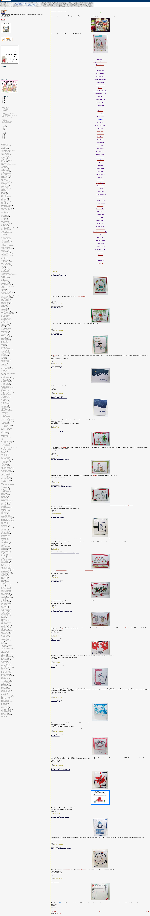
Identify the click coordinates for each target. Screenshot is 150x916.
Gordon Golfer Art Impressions (5, 360)
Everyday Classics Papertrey (5, 311)
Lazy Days (2, 431)
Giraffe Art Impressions (4, 355)
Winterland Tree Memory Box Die (6, 702)
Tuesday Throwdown (4, 670)
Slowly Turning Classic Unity (5, 587)
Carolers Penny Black (4, 228)
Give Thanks (3, 356)
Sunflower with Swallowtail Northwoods (7, 630)
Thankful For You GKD (4, 651)
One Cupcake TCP (4, 490)
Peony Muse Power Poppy (5, 510)
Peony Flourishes (3, 509)
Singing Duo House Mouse (5, 581)
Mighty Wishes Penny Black (5, 461)
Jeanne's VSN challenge (89, 570)
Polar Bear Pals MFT (4, 524)
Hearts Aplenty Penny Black (5, 377)
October (4, 125)
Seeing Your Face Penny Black (6, 572)
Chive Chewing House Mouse (5, 242)
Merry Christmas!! (56, 367)
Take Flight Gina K (4, 646)
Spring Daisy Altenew (4, 611)
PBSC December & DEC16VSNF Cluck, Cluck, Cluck (65, 553)
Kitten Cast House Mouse (5, 430)
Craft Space (3, 267)
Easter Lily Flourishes (4, 300)
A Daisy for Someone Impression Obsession (8, 150)
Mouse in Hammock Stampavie (6, 470)
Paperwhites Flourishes (4, 496)
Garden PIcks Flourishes (5, 343)
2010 (3, 139)
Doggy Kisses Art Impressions (5, 291)
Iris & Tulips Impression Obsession (6, 418)
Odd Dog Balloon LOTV (4, 487)
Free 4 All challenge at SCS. (84, 869)
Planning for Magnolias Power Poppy (7, 520)
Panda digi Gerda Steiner (5, 494)
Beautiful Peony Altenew (4, 184)
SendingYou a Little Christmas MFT (6, 573)
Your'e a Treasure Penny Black (6, 715)
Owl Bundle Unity (3, 493)
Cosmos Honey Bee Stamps (5, 263)
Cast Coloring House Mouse (5, 230)
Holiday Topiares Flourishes (5, 396)
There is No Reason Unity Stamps (6, 656)
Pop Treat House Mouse (4, 525)
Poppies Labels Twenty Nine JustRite (7, 527)
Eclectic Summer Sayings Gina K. (6, 304)
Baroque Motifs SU (4, 179)
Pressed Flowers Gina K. (5, 543)
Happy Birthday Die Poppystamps (6, 368)
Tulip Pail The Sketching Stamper (6, 672)
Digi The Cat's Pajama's (4, 288)
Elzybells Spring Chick (4, 308)
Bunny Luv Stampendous (5, 216)
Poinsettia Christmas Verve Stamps (6, 521)
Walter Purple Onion (4, 687)
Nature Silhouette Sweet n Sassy (6, 482)
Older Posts (147, 911)
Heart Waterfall (3, 375)
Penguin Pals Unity (4, 503)
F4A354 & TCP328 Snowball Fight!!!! (61, 848)
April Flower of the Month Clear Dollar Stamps (8, 164)
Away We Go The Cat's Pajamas (6, 173)
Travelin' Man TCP (4, 665)
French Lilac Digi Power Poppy (6, 336)
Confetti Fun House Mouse (5, 260)
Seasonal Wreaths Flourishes (5, 570)
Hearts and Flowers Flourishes (5, 376)
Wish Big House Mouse (4, 703)
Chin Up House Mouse (4, 240)
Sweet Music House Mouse (57, 513)
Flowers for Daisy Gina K (5, 330)
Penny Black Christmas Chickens (57, 577)
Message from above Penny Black (6, 459)
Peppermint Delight (4, 513)
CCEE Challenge (3, 234)
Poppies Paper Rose (4, 528)
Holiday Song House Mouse (5, 395)
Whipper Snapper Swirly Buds (5, 698)
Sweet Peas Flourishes (4, 636)
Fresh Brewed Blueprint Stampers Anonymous (8, 337)
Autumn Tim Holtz (3, 172)
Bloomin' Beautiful (4, 203)
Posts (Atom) (58, 913)
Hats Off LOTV (3, 374)
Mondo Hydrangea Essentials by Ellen (7, 468)
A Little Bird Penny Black (4, 151)
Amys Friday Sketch (4, 161)
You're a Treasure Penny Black (6, 714)
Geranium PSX (3, 347)
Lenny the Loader (3, 434)
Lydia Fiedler (100, 131)
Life (1, 439)
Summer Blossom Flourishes (5, 627)
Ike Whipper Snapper (4, 411)
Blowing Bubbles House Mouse (6, 204)
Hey (1, 389)
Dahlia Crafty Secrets (4, 278)
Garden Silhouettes (4, 344)
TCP (1, 649)
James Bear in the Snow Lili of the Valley (7, 419)
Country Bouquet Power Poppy (6, 264)
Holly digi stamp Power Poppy (57, 607)
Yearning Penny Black (4, 713)
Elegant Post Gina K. (4, 307)
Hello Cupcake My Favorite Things (6, 385)
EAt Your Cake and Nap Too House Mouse (7, 301)
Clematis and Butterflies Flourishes (6, 255)
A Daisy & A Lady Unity (4, 149)
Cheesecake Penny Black (5, 237)
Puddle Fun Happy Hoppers (5, 546)
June (3, 129)
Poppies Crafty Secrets (4, 526)
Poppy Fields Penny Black (5, 535)
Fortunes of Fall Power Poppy (5, 335)
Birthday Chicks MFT (4, 195)
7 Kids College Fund (4, 146)
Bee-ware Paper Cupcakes (5, 186)
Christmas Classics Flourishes (5, 247)
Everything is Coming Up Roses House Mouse (8, 312)
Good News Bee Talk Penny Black (6, 359)
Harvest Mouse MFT (4, 372)
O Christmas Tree (63, 447)
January (4, 133)
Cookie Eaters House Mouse (5, 262)
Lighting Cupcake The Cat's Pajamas (7, 441)
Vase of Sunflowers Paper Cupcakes (6, 683)
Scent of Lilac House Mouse (5, 567)
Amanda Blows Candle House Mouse (7, 160)
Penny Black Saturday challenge (61, 570)
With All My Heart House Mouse (6, 705)
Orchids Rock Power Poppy (5, 491)
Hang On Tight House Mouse (5, 366)
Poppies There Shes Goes (5, 532)
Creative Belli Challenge (5, 269)
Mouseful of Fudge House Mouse (6, 472)
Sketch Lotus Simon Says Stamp (6, 584)
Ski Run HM (3, 585)
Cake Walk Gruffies (4, 218)
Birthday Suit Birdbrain (4, 199)
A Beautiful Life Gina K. (4, 148)
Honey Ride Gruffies (4, 398)
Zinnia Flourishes (3, 716)
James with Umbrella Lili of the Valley (7, 421)
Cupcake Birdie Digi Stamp (5, 271)
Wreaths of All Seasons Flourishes (6, 709)
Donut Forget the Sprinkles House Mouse (7, 292)
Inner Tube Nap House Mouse (5, 416)
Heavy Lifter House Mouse (5, 379)
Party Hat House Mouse (4, 498)
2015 (3, 134)
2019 (3, 102)
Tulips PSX (2, 677)
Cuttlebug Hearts (3, 275)
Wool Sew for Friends (4, 708)
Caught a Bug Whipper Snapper (6, 232)
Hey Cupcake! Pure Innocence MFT (6, 390)
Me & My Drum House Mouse (5, 455)
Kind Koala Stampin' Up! (4, 429)
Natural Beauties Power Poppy (6, 480)
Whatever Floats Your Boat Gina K (6, 695)
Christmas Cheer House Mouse (6, 246)
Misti (7, 10)
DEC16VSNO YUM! (56, 307)
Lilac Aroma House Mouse (5, 443)
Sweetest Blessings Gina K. (5, 640)
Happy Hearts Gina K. (4, 370)
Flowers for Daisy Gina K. (5, 331)
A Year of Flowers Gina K (5, 155)
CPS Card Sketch (3, 266)
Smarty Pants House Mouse (5, 588)
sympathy (2, 642)
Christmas (2, 244)
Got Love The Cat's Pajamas (5, 361)
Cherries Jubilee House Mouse (6, 238)
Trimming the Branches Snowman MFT (7, 667)
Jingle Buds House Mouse (57, 636)
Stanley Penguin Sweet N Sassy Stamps (7, 621)
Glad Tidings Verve (4, 357)
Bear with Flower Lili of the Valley (6, 182)
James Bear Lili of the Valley (5, 420)
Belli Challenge (3, 190)
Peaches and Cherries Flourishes (6, 500)
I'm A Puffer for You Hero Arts (5, 408)
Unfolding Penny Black (4, 682)
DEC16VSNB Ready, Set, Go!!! (59, 275)
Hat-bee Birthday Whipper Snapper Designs (8, 373)
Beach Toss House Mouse (5, 181)
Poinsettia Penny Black (4, 522)
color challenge (3, 257)
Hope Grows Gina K (4, 399)
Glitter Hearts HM (3, 358)
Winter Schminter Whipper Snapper (6, 701)
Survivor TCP (3, 631)
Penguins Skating (3, 505)
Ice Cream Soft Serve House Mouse (6, 410)
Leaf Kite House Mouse (4, 433)
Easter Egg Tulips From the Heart (6, 298)
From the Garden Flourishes (5, 340)
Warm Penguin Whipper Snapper (6, 689)
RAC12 (2, 553)
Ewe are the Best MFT (4, 314)
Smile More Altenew (4, 589)
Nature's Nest (3, 483)
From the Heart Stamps (4, 342)
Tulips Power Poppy (4, 676)
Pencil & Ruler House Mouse (5, 501)
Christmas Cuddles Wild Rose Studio (7, 248)
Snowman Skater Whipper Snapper (6, 597)
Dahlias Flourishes (4, 280)
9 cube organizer (3, 147)
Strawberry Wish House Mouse (6, 625)
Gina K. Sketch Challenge (5, 353)
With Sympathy (55, 640)
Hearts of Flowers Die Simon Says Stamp (7, 378)
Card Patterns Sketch (4, 225)
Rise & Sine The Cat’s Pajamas (6, 557)
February (4, 132)
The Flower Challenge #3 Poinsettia (60, 770)
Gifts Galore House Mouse (5, 352)
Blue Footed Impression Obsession (6, 205)
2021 (3, 100)
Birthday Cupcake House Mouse (6, 196)
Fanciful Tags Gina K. (4, 320)
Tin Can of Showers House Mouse (6, 662)
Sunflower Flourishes (4, 629)
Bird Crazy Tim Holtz (4, 193)
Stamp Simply (3, 617)
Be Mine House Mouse (4, 180)
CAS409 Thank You (56, 334)
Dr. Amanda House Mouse (5, 293)
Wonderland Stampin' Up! (5, 707)
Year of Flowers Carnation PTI (5, 711)
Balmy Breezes (3, 178)
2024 (3, 97)
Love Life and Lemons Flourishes (6, 449)
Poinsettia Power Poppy (4, 523)
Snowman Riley (3, 596)
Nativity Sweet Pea (56, 394)
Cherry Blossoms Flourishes (5, 239)
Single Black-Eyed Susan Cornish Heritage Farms (9, 582)
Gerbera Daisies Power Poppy (5, 350)
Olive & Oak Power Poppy (5, 489)
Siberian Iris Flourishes (4, 576)
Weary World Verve (4, 693)
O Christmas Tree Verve (4, 485)
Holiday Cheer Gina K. (4, 393)
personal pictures (3, 514)
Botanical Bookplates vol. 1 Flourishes (7, 208)
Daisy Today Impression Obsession (6, 284)
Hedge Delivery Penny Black (5, 380)
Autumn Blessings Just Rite (5, 169)
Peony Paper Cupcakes (4, 511)
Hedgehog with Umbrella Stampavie (6, 381)
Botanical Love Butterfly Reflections (6, 209)
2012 (3, 137)
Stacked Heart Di (3, 616)
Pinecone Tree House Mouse (5, 519)
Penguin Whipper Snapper (5, 504)
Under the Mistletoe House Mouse (6, 681)
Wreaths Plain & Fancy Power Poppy (6, 710)
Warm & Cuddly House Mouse (5, 688)
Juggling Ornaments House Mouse (6, 425)
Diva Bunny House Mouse (5, 290)
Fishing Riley (3, 326)
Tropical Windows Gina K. (5, 669)
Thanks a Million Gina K (4, 652)
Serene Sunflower (4, 574)
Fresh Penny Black (4, 338)
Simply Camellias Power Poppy (6, 579)
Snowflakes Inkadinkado (5, 593)
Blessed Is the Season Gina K (5, 201)
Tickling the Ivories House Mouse (6, 660)
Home (100, 911)
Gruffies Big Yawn (3, 364)
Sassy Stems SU (3, 564)
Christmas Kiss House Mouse (5, 249)
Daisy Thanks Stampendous (5, 283)
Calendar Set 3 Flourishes (5, 221)
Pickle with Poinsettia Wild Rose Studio (7, 517)
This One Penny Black (4, 658)
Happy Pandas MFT (4, 371)
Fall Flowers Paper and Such (5, 318)
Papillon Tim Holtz (4, 497)
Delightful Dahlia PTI (4, 287)
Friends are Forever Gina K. (5, 339)
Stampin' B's (3, 619)
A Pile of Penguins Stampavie (5, 152)
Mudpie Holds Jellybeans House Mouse (7, 473)
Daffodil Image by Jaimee (5, 277)
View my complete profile (5, 16)
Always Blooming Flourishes (5, 159)
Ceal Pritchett (100, 263)
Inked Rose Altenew (4, 415)
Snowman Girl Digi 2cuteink (5, 595)
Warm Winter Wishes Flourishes (6, 690)
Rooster (2, 558)
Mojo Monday (3, 466)
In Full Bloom (3, 413)
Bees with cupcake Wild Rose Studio (6, 188)
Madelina (2, 452)
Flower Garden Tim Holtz (5, 329)
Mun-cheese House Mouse (5, 475)
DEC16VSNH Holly (56, 581)
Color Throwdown (3, 258)
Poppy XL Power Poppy (4, 539)
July (3, 128)
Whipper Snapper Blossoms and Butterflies (7, 696)
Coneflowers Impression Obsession (6, 259)
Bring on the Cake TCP (4, 213)
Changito (2, 235)
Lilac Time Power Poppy (4, 444)
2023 (3, 98)
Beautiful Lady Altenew (4, 183)
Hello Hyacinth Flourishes (5, 386)
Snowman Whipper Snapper (5, 598)
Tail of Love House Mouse (5, 644)
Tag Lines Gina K (3, 643)
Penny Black (3, 506)
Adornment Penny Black (56, 766)
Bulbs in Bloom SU (4, 214)
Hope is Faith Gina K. (4, 400)
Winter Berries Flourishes (5, 700)
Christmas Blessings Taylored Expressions (7, 245)
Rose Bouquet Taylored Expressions (6, 559)
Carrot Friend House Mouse (5, 229)
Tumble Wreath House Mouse (5, 679)
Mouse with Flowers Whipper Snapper (7, 471)
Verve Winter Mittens (4, 684)
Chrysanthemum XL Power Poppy (6, 253)
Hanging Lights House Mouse (5, 367)
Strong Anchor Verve (4, 626)
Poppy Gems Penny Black (5, 536)
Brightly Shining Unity (4, 212)
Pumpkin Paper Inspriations (5, 548)
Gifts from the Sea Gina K (5, 351)
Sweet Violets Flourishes (5, 639)
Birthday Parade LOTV (4, 198)
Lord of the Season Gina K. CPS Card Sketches (8, 447)
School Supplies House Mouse (6, 568)
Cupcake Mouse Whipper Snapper (6, 273)
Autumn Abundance (4, 167)
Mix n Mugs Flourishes (4, 464)
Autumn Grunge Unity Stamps (5, 171)
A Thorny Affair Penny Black (5, 154)
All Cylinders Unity (4, 158)
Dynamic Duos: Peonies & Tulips (6, 297)
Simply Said (3, 580)
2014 (3, 135)
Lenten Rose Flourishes (4, 435)
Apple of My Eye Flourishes (5, 163)
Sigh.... (53, 667)
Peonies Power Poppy (4, 508)
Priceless (2, 545)
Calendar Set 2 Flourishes (5, 220)
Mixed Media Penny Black (5, 465)
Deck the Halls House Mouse (5, 285)
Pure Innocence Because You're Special (7, 550)
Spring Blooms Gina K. (4, 607)
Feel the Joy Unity (3, 322)
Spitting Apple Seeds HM (5, 604)
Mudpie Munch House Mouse (5, 474)
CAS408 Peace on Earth (57, 517)
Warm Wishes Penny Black (57, 663)
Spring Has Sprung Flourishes (5, 612)
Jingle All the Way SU (56, 427)
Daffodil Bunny (3, 276)
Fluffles (2, 333)
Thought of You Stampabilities (5, 659)
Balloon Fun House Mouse (5, 177)
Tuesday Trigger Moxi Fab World (6, 671)
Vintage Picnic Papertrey (5, 686)
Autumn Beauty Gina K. (4, 168)
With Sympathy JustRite (4, 706)
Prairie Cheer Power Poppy (5, 542)
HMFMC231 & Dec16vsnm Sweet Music (62, 486)
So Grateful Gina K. (4, 600)
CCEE (2, 233)
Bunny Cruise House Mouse (5, 215)
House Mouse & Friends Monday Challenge (61, 628)
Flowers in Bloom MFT (4, 332)
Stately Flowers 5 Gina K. (5, 623)
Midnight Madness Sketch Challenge (6, 460)
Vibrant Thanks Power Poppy (5, 685)
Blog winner (3, 202)
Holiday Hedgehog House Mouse (6, 394)
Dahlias (2, 279)
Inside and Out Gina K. (4, 417)
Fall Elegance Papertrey (4, 316)
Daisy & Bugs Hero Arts (4, 281)
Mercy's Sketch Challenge (5, 457)
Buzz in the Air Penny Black (5, 217)
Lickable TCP (3, 438)
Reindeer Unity (3, 556)
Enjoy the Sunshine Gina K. (5, 309)
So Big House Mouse (4, 599)
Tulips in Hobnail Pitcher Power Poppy (7, 675)
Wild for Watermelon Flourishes (6, 699)
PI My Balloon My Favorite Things (6, 515)
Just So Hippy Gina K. (4, 426)
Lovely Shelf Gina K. (4, 451)
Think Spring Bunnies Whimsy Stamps (7, 657)
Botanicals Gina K (3, 211)
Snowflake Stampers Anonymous (6, 592)
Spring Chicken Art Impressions (6, 609)
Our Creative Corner (4, 492)
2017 (3, 104)
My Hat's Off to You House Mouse (58, 271)
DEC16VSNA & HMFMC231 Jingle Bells (61, 611)
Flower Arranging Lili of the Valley (6, 328)
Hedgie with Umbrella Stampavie (6, 382)
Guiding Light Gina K (4, 365)
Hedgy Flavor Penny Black (5, 383)
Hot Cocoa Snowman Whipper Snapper (7, 401)
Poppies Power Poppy (4, 529)
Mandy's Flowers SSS (4, 453)
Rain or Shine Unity (4, 554)
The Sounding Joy (4, 655)
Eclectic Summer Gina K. (5, 303)
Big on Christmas (3, 192)
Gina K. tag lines (3, 354)
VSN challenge (94, 475)
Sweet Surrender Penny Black (5, 638)
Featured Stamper (4, 321)
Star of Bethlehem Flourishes (5, 622)
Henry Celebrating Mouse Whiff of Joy (7, 387)
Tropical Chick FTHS (4, 668)
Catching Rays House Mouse (5, 231)
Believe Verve (3, 189)
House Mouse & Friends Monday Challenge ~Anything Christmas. (121, 505)
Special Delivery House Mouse (6, 603)
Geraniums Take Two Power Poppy (6, 349)
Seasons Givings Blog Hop (58, 11)
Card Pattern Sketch (4, 224)
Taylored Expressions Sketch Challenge (7, 648)
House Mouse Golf (4, 402)
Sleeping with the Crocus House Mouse (7, 586)
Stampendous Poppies (4, 618)
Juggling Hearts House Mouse (5, 424)
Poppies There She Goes (5, 531)
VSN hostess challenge (57, 600)
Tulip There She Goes (4, 673)
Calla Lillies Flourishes (4, 222)
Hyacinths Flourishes (4, 404)
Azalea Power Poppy (4, 174)
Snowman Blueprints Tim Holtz (6, 594)
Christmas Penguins (4, 251)
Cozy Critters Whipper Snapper (6, 265)
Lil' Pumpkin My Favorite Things (6, 442)
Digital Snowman (3, 289)
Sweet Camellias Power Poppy (6, 633)
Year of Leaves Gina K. (4, 712)
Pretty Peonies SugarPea (5, 544)
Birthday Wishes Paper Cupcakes (6, 200)
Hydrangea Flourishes (4, 405)
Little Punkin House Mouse (5, 445)
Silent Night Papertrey (4, 578)
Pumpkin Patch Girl (4, 549)
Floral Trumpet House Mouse (5, 327)
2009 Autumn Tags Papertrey (5, 145)
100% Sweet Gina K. (4, 144)
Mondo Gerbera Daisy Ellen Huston (6, 467)
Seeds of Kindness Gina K (5, 571)
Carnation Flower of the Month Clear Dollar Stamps (9, 227)
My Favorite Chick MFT (4, 476)
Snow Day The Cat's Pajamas (5, 590)
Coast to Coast (3, 256)
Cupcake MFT (3, 272)
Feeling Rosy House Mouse (5, 323)
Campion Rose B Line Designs (6, 223)
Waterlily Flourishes (4, 692)
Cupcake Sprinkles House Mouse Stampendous (8, 274)
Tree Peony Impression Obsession (6, 666)
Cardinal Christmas (4, 226)
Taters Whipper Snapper (4, 647)
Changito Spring (3, 236)
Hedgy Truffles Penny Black (5, 384)
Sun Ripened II (3, 628)
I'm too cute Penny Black (4, 409)
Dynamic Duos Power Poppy (5, 296)
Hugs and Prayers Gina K (5, 403)
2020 (3, 101)
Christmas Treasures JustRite (5, 252)
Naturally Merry (3, 481)
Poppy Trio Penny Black (4, 538)
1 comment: (60, 303)
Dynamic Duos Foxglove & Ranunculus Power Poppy (9, 295)
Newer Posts (53, 911)
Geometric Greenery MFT (5, 346)
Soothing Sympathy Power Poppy (6, 602)
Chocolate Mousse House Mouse (6, 243)
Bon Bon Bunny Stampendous (5, 206)
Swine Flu (2, 641)
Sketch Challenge (3, 583)
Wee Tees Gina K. (3, 694)
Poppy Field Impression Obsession (6, 534)
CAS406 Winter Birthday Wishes (60, 817)
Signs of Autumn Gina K (4, 577)
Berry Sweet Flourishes (4, 191)
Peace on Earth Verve (56, 549)
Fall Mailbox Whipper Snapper (5, 319)
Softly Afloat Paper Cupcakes (5, 601)
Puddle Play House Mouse (5, 547)
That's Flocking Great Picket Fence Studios (7, 653)
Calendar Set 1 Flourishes (5, 219)
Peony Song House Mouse (5, 512)
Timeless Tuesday (4, 661)
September (4, 126)
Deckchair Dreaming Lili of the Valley (6, 286)
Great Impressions (4, 363)
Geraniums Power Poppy (5, 348)
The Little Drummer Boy (67, 505)
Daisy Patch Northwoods (5, 282)
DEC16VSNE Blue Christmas (59, 398)
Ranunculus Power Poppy (5, 555)
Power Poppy (3, 541)
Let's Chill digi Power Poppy (5, 437)
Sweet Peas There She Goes (5, 637)
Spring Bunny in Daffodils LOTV (6, 608)
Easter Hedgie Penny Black (5, 299)
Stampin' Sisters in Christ (5, 620)
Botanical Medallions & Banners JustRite (7, 210)
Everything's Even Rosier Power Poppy (7, 313)
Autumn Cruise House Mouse (5, 170)
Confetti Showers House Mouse (6, 261)
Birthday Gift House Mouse (5, 197)
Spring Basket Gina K (4, 606)
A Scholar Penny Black (4, 153)
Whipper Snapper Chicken (5, 697)
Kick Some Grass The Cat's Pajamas (6, 428)
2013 (3, 136)
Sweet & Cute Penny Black (5, 632)
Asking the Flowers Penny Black (6, 165)
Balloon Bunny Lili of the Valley (6, 176)
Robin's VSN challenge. (82, 296)
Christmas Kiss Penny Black (5, 250)
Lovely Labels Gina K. (4, 450)
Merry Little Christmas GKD (5, 458)
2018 (3, 103)
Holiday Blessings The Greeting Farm (7, 392)
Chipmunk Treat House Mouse (5, 241)
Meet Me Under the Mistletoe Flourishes (7, 456)
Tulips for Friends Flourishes (5, 674)
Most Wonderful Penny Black (5, 469)
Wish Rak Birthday (4, 704)
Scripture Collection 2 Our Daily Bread (7, 569)
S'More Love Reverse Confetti (5, 561)
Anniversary (3, 162)
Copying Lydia (55, 882)
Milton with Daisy (3, 462)
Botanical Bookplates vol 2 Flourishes (7, 207)
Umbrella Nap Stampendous (5, 680)
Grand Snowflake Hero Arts (5, 362)
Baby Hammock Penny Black (5, 175)
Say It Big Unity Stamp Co (5, 566)
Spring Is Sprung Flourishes (5, 613)
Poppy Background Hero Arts (5, 533)
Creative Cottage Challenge (5, 270)
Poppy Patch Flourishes (4, 537)
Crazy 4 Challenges (4, 268)
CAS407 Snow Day (56, 701)
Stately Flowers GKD (4, 624)
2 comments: (61, 635)
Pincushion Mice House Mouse (6, 518)
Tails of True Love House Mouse (6, 645)
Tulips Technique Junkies (5, 678)
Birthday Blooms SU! (4, 194)
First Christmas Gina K (4, 324)
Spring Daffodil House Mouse (5, 610)
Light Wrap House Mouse (5, 440)
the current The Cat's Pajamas (68, 869)
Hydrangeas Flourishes (4, 406)
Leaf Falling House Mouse (5, 432)
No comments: (61, 330)
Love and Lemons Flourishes (5, 448)
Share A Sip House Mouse (5, 575)
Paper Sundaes (3, 495)
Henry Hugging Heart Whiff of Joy (6, 388)
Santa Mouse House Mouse (5, 563)
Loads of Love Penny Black (5, 446)
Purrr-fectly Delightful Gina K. (5, 552)
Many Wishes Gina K (4, 454)
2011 (3, 138)
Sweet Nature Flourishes (5, 635)
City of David (3, 254)
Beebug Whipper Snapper (5, 187)
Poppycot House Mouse (4, 540)
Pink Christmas (55, 735)
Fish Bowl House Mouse (4, 325)
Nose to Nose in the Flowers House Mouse (7, 484)
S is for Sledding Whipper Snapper (6, 560)
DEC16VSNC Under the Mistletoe (60, 459)
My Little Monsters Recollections (6, 478)
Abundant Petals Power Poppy (5, 156)
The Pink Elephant (4, 654)
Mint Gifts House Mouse (4, 463)
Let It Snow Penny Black (4, 436)
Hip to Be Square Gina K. (5, 391)
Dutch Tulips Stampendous (5, 294)
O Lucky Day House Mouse (5, 486)
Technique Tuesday (4, 650)
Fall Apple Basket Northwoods (5, 315)
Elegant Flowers (3, 305)
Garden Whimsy (3, 345)
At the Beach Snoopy (4, 166)
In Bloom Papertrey (4, 412)
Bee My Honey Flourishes (5, 185)
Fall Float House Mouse (4, 317)
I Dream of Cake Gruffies (5, 407)
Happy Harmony (3, 369)
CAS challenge (55, 355)
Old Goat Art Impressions (5, 488)
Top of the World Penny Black (5, 664)
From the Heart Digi (4, 341)
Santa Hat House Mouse (5, 562)
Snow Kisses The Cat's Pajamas (6, 591)
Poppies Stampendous (4, 530)
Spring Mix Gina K (4, 614)
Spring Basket (3, 605)
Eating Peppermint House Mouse (6, 302)
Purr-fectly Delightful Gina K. (5, 551)
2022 (3, 99)
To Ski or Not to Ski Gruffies (5, 663)
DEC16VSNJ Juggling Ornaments (60, 431)
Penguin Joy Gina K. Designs (5, 502)
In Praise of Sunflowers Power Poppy (7, 414)
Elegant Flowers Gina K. (4, 306)
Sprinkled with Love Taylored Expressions (7, 615)
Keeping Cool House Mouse (5, 427)
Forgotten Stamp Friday (4, 334)
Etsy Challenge (3, 310)
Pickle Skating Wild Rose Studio (6, 516)
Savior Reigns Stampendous (5, 565)
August (4, 127)
